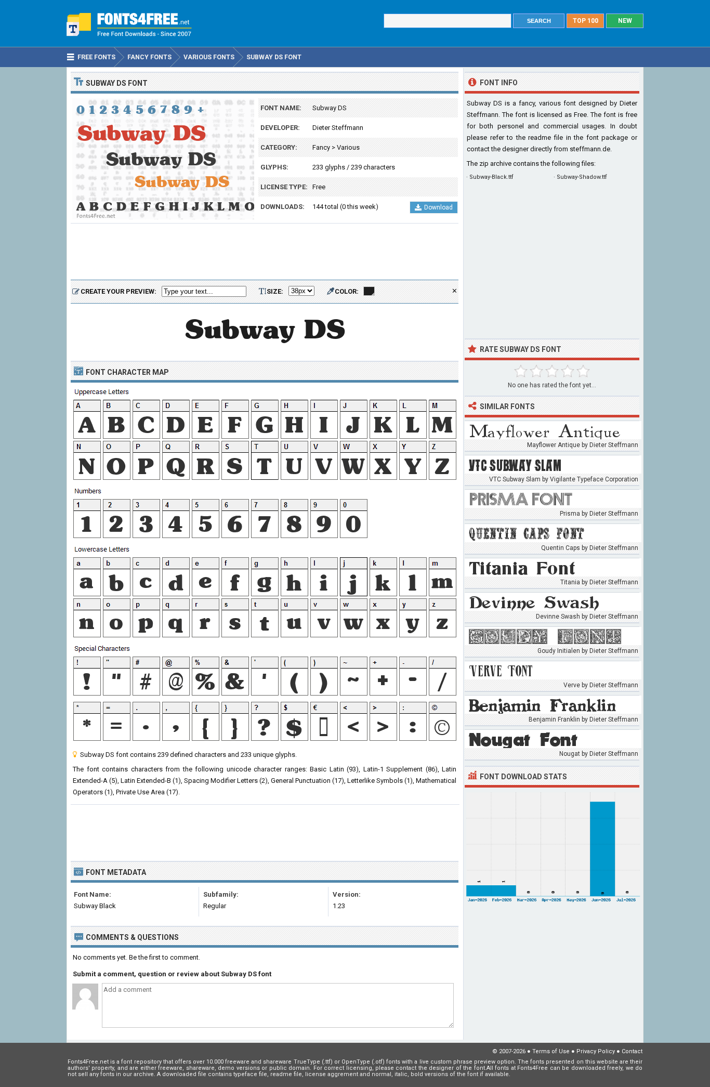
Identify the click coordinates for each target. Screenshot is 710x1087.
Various (348, 147)
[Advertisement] (264, 252)
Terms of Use (551, 1051)
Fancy (321, 147)
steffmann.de (590, 149)
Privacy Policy (595, 1051)
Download (438, 207)
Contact (632, 1051)
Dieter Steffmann (337, 128)
